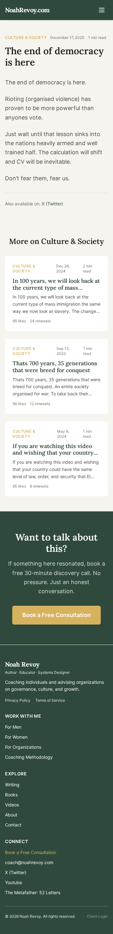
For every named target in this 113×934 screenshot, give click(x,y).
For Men (13, 727)
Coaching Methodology (29, 757)
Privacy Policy (17, 700)
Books (11, 794)
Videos (12, 804)
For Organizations (23, 747)
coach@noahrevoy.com (29, 862)
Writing (12, 784)
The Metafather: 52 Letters (32, 892)
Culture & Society (25, 37)
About (11, 814)
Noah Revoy (22, 664)
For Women (16, 737)
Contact (13, 824)
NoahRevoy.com (27, 10)
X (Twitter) (52, 203)
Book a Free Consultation (56, 615)
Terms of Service (50, 700)
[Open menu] (101, 10)
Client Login (97, 916)
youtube (13, 882)
